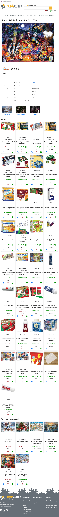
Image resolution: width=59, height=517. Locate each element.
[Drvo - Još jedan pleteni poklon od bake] (3, 484)
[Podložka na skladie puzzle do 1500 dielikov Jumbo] (17, 316)
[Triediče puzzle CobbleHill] (46, 349)
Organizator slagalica (51, 174)
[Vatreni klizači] (3, 452)
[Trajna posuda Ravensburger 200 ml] (46, 316)
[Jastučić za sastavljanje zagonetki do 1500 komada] (3, 283)
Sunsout (21, 15)
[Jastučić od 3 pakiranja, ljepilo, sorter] (17, 283)
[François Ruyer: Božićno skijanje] (17, 484)
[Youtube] (4, 510)
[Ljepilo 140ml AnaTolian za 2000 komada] (32, 316)
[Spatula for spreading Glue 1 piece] (46, 381)
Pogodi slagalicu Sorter (36, 240)
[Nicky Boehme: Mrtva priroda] (46, 452)
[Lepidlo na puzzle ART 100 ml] (17, 349)
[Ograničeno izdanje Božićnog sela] (32, 452)
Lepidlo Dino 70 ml (8, 305)
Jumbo (8, 137)
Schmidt (8, 170)
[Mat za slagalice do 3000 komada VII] (17, 152)
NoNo (50, 235)
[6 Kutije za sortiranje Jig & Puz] (32, 283)
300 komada (22, 439)
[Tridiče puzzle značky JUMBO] (3, 349)
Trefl (37, 137)
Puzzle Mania (4, 15)
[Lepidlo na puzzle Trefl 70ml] (32, 381)
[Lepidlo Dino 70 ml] (3, 316)
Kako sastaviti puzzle (51, 507)
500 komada (51, 439)
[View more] (8, 130)
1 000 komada (13, 15)
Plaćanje (25, 505)
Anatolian (36, 202)
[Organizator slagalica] (46, 185)
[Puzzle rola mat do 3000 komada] (3, 185)
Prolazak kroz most (22, 441)
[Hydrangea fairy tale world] (17, 381)
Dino (8, 301)
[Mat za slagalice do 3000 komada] (3, 152)
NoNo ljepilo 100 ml (51, 240)
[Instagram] (7, 510)
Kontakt (24, 513)
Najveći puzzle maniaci (39, 503)
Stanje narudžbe (27, 500)
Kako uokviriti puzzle (51, 505)
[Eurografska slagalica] (3, 250)
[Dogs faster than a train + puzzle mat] (3, 381)
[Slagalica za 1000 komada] (17, 250)
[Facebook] (1, 510)
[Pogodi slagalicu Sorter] (32, 250)
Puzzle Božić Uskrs (31, 15)
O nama (25, 507)
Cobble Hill (37, 334)
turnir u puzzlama (27, 511)
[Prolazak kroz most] (17, 452)
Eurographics (8, 202)
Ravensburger (22, 137)
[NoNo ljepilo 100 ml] (46, 250)
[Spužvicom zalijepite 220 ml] (46, 283)
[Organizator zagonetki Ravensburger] (32, 185)
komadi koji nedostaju (51, 500)
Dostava (25, 503)
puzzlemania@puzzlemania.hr (8, 504)
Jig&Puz (51, 202)
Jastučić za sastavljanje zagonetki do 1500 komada (8, 274)
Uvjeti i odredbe (27, 509)
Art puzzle (22, 170)
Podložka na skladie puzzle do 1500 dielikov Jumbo (22, 307)
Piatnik (22, 469)
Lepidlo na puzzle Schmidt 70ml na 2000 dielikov (8, 405)
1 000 (33, 82)
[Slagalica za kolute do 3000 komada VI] (32, 152)
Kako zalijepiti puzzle (51, 503)
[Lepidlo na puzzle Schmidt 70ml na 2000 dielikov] (3, 415)
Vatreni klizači (8, 441)
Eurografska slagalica (8, 240)
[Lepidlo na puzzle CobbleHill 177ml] (32, 349)
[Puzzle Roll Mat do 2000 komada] (3, 217)
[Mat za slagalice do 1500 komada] (46, 152)
